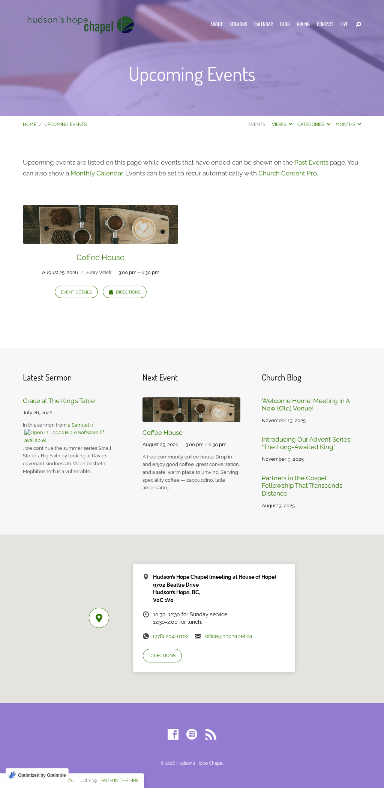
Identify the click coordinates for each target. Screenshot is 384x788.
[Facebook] (173, 734)
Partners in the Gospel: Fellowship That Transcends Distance (302, 485)
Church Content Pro (287, 173)
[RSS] (211, 734)
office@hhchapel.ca (228, 636)
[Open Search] (358, 24)
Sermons (238, 24)
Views (279, 124)
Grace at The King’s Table (59, 400)
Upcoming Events (65, 124)
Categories (311, 124)
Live (344, 24)
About (216, 24)
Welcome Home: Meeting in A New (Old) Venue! (306, 404)
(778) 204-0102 (171, 636)
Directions (128, 292)
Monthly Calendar (96, 173)
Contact (325, 24)
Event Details (76, 292)
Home (29, 124)
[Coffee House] (100, 238)
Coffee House (100, 257)
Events (256, 124)
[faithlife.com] (191, 734)
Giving (303, 24)
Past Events (311, 162)
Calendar (263, 24)
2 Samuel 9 (80, 425)
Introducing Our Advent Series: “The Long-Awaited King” (306, 443)
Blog (285, 24)
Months (346, 124)
